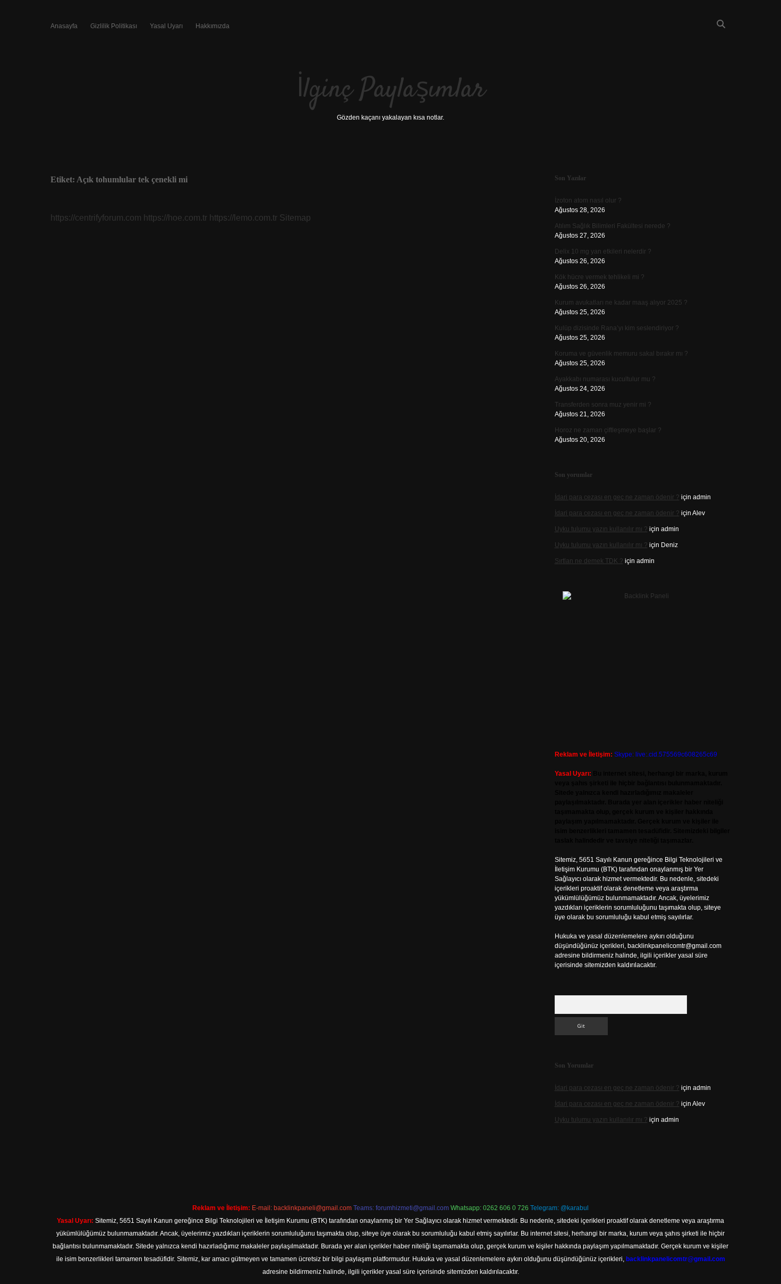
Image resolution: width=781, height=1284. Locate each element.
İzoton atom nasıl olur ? (588, 200)
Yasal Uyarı (166, 26)
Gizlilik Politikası (113, 26)
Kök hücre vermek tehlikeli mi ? (599, 277)
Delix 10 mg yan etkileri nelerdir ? (603, 251)
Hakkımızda (213, 26)
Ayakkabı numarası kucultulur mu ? (605, 379)
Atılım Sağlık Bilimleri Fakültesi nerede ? (612, 226)
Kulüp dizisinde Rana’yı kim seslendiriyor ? (617, 328)
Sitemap (295, 217)
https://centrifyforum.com (95, 217)
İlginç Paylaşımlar (390, 90)
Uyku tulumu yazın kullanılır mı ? (601, 529)
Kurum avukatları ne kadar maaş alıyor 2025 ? (621, 302)
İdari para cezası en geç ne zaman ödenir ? (617, 497)
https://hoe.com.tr (175, 217)
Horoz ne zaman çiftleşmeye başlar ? (608, 430)
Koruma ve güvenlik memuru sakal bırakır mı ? (621, 353)
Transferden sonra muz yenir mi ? (603, 404)
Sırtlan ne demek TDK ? (589, 561)
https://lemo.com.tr (243, 217)
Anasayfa (64, 26)
